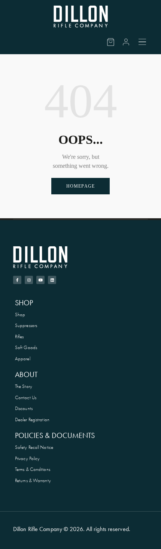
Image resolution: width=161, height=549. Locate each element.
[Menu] (142, 41)
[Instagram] (29, 280)
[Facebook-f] (17, 280)
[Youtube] (40, 280)
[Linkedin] (52, 280)
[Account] (126, 42)
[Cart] (110, 42)
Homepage (80, 186)
